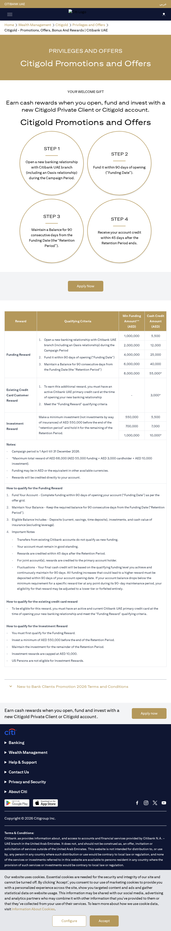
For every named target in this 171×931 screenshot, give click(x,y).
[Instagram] (146, 803)
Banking (16, 742)
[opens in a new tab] (16, 803)
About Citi (18, 791)
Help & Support (23, 762)
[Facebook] (137, 803)
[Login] (164, 14)
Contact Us (19, 772)
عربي (163, 4)
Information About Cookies (33, 909)
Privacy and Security (27, 781)
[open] (9, 14)
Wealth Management (28, 752)
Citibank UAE (14, 4)
